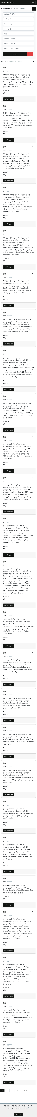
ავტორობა (10, 71)
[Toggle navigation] (33, 2)
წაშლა (30, 54)
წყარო (6, 93)
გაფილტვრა (15, 54)
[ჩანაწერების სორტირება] (34, 62)
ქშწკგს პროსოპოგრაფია (7, 2)
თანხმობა (18, 1114)
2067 (30, 1090)
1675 (12, 1090)
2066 (25, 1090)
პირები (6, 91)
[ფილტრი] (34, 9)
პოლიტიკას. (25, 1108)
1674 (7, 1090)
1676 (17, 1090)
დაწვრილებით (8, 99)
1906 (4, 68)
